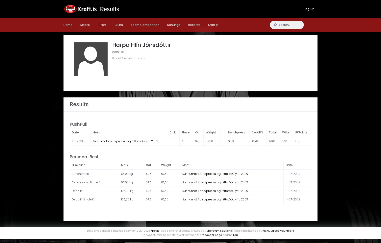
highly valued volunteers (278, 230)
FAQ (235, 235)
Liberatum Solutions (219, 230)
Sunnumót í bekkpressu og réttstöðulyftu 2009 (125, 141)
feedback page (212, 235)
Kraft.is (155, 230)
